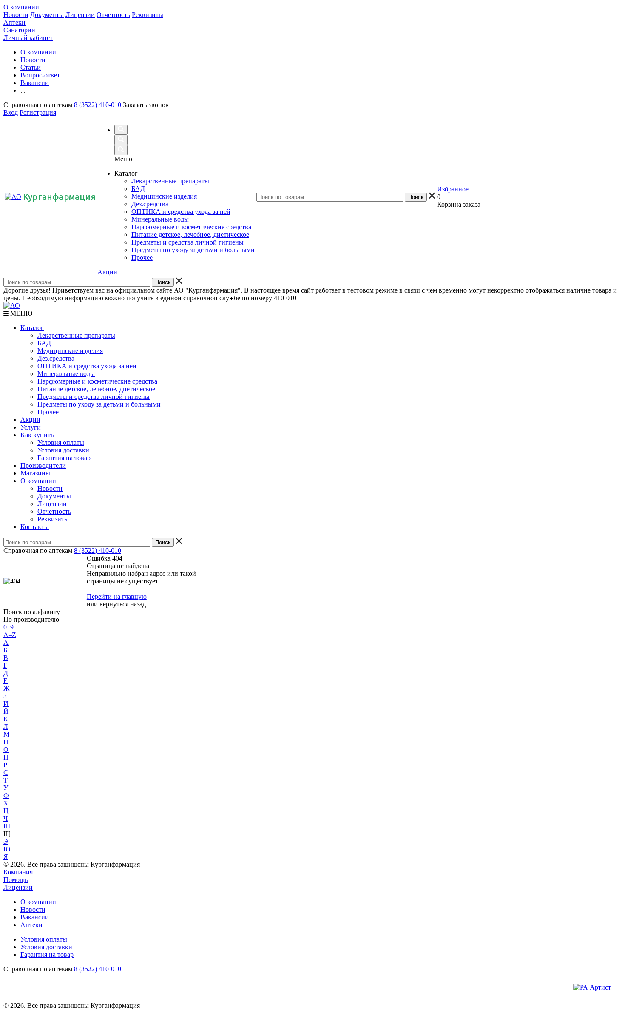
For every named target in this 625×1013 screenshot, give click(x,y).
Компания (18, 872)
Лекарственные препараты (76, 335)
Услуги (30, 427)
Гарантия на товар (64, 457)
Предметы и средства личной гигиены (93, 396)
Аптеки (14, 22)
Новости (15, 14)
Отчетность (113, 14)
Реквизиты (147, 14)
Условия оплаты (60, 442)
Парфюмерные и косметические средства (97, 381)
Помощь (15, 879)
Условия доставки (63, 450)
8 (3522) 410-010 (97, 104)
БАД (44, 343)
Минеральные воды (66, 373)
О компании (21, 7)
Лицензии (80, 14)
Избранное (453, 189)
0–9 (8, 627)
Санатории (19, 30)
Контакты (34, 526)
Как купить (37, 434)
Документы (47, 14)
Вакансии (34, 917)
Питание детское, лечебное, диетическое (96, 389)
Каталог (32, 327)
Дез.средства (55, 358)
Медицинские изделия (70, 350)
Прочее (48, 411)
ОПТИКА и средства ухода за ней (86, 366)
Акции (107, 272)
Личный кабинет (28, 37)
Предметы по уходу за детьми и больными (99, 404)
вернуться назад (122, 604)
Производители (43, 465)
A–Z (9, 634)
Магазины (35, 473)
